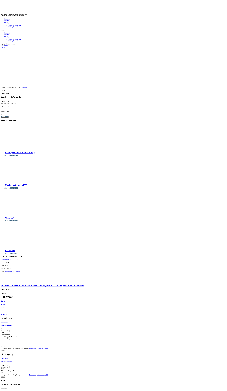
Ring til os (3, 307)
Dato (2, 371)
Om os (6, 22)
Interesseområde (5, 334)
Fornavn (3, 329)
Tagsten (5, 336)
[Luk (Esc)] (1, 388)
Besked (3, 347)
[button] (113, 30)
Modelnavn (4, 338)
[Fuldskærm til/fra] (5, 388)
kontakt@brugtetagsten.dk (12, 271)
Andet (16, 336)
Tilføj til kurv (4, 116)
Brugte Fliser (23, 87)
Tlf (2, 369)
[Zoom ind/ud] (6, 388)
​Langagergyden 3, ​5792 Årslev (9, 259)
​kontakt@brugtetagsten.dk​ (6, 361)
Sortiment (7, 19)
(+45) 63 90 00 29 (4, 322)
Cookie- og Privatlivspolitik (15, 25)
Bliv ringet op (4, 314)
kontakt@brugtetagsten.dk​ (6, 325)
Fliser (10, 336)
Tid (2, 373)
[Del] (3, 388)
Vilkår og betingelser (13, 27)
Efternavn (4, 331)
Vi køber (6, 20)
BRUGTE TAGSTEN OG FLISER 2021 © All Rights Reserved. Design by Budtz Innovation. (42, 285)
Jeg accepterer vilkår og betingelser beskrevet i (25, 348)
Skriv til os (3, 304)
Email (2, 332)
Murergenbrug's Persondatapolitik (38, 348)
